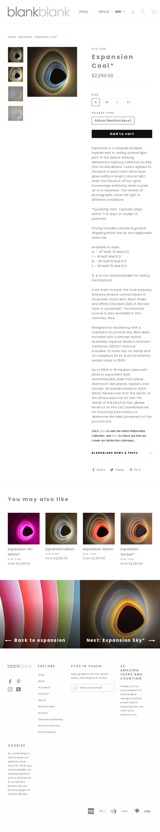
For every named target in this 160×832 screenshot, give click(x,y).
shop (84, 11)
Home (12, 37)
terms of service (49, 725)
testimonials (46, 706)
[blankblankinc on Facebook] (10, 681)
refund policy (47, 732)
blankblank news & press (115, 453)
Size (95, 94)
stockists (44, 687)
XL (128, 102)
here (111, 318)
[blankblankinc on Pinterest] (18, 681)
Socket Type (103, 113)
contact (43, 694)
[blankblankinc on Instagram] (10, 689)
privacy (43, 713)
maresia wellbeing (50, 719)
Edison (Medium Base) (113, 120)
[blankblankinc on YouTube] (18, 689)
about (104, 11)
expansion (25, 37)
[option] (52, 72)
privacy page (17, 790)
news (41, 681)
